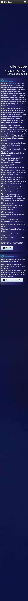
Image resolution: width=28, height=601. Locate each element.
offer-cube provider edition (13, 280)
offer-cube (12, 83)
